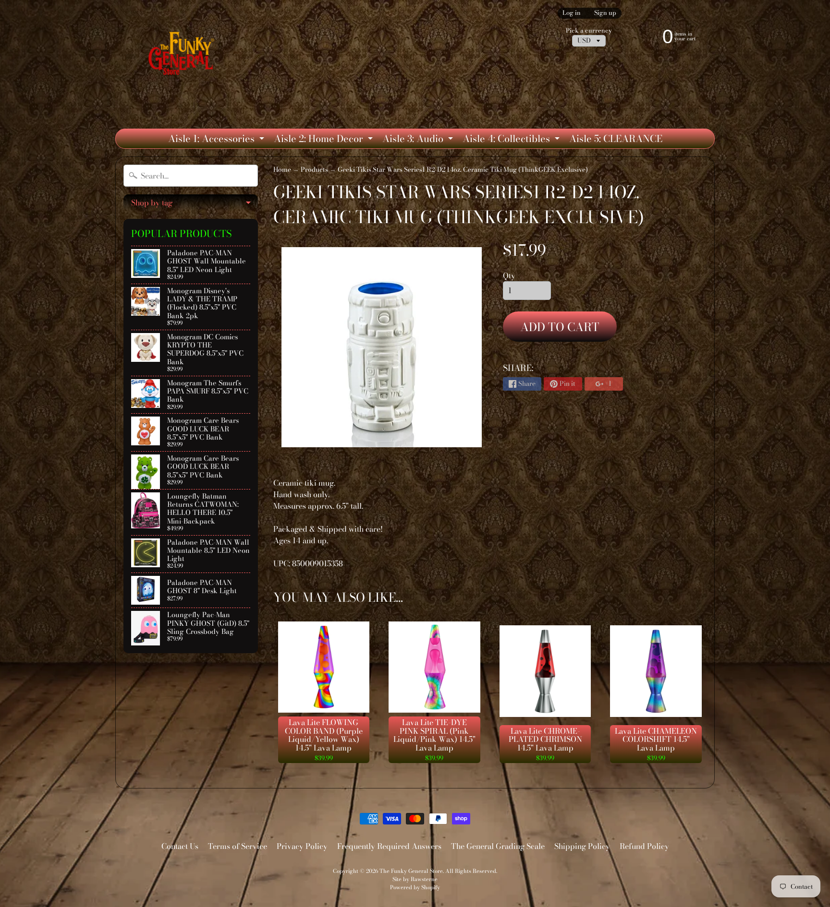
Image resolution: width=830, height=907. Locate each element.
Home (282, 169)
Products (314, 169)
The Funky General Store (411, 871)
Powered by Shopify (415, 887)
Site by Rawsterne (415, 879)
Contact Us (179, 846)
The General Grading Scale (498, 846)
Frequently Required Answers (389, 846)
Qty (509, 275)
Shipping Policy (582, 846)
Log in (571, 13)
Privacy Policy (302, 846)
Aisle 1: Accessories (217, 139)
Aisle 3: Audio (418, 139)
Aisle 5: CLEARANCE (615, 138)
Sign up (605, 13)
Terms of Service (237, 846)
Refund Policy (644, 846)
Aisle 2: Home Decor (324, 139)
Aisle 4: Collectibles (512, 139)
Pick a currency (589, 30)
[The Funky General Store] (183, 56)
